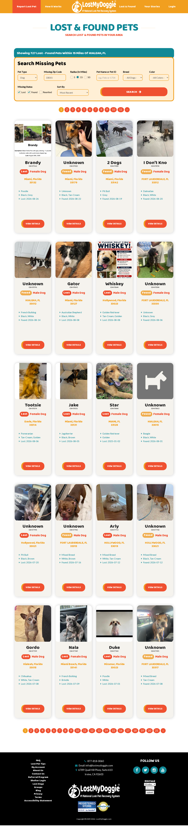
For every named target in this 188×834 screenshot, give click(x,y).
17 (127, 730)
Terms (38, 797)
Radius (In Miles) (78, 71)
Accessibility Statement (38, 800)
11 (120, 109)
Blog (38, 790)
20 (149, 730)
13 (99, 730)
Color (152, 71)
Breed (126, 71)
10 (113, 109)
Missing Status (25, 86)
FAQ (38, 760)
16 (120, 730)
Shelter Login (38, 780)
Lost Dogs (38, 784)
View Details (33, 223)
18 (135, 730)
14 (106, 730)
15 (113, 730)
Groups (38, 787)
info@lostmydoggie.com (99, 765)
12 (91, 730)
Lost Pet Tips (38, 764)
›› (127, 109)
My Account (38, 767)
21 (156, 730)
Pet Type (22, 71)
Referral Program (38, 777)
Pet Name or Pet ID (106, 71)
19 (142, 730)
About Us (38, 770)
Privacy (38, 794)
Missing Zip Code (53, 71)
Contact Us (38, 774)
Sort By (61, 86)
